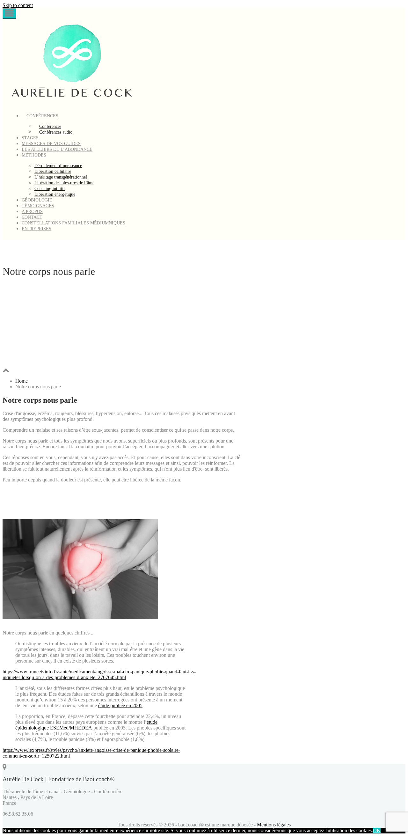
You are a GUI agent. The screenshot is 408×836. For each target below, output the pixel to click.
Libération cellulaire (52, 171)
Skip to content (18, 5)
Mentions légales (274, 824)
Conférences (42, 116)
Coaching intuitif (49, 188)
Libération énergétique (54, 194)
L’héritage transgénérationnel (60, 177)
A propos (32, 211)
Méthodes (34, 155)
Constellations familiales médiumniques (73, 223)
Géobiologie (37, 200)
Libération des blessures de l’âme (64, 182)
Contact (32, 217)
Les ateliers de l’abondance (57, 149)
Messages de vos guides (51, 143)
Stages (30, 138)
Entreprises (36, 228)
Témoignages (38, 205)
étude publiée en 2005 (120, 705)
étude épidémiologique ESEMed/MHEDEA (86, 724)
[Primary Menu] (9, 13)
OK (377, 830)
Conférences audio (55, 132)
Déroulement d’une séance (58, 165)
